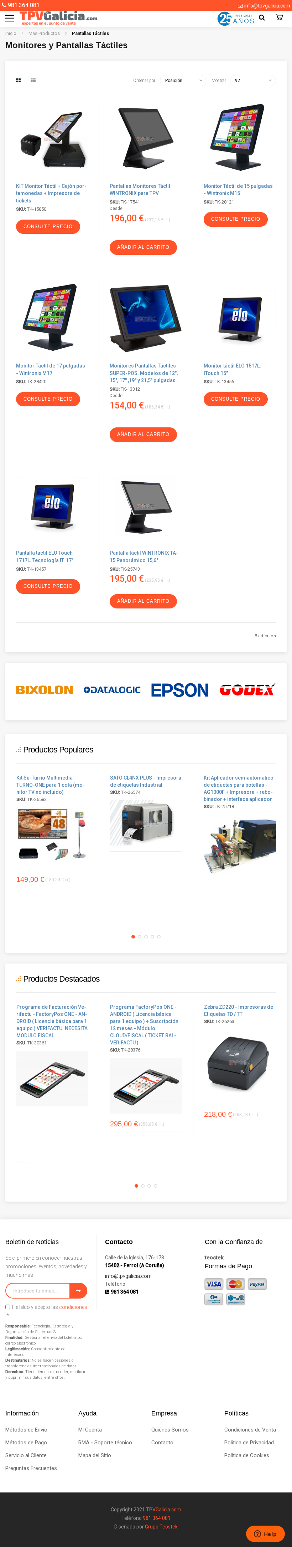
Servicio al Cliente (26, 1455)
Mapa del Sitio (94, 1455)
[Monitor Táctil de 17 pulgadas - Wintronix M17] (52, 357)
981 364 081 (24, 5)
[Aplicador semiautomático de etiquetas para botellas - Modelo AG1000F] (240, 845)
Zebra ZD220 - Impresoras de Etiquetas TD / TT (238, 1010)
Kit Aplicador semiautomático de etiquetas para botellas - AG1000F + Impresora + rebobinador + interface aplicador (238, 788)
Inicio (11, 33)
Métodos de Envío (26, 1430)
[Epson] (179, 689)
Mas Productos (44, 33)
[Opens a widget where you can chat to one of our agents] (265, 1534)
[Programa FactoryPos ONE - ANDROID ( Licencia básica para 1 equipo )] (52, 1078)
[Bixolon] (44, 689)
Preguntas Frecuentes (31, 1468)
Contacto (162, 1442)
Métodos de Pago (26, 1442)
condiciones (73, 1307)
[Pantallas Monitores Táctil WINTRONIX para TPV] (146, 177)
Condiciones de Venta (250, 1430)
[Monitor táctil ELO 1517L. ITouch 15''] (240, 357)
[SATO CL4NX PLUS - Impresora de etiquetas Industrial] (146, 823)
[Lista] (33, 80)
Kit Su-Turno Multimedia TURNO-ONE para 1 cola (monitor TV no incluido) (50, 785)
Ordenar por (144, 80)
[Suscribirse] (78, 1291)
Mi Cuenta (90, 1430)
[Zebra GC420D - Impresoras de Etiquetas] (240, 1062)
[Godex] (247, 689)
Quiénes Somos (170, 1430)
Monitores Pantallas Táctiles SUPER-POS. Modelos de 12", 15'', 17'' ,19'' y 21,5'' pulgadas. (144, 373)
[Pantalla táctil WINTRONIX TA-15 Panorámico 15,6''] (146, 544)
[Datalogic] (112, 689)
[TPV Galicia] (51, 18)
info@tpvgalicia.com (267, 6)
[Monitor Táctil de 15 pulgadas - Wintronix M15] (240, 177)
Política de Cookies (246, 1455)
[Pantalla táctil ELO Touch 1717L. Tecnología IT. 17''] (52, 544)
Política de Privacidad (249, 1442)
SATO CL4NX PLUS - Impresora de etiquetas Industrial (145, 781)
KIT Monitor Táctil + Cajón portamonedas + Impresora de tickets (51, 193)
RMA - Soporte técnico (105, 1442)
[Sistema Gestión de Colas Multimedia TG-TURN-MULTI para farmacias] (52, 834)
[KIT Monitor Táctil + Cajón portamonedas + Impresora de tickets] (52, 177)
